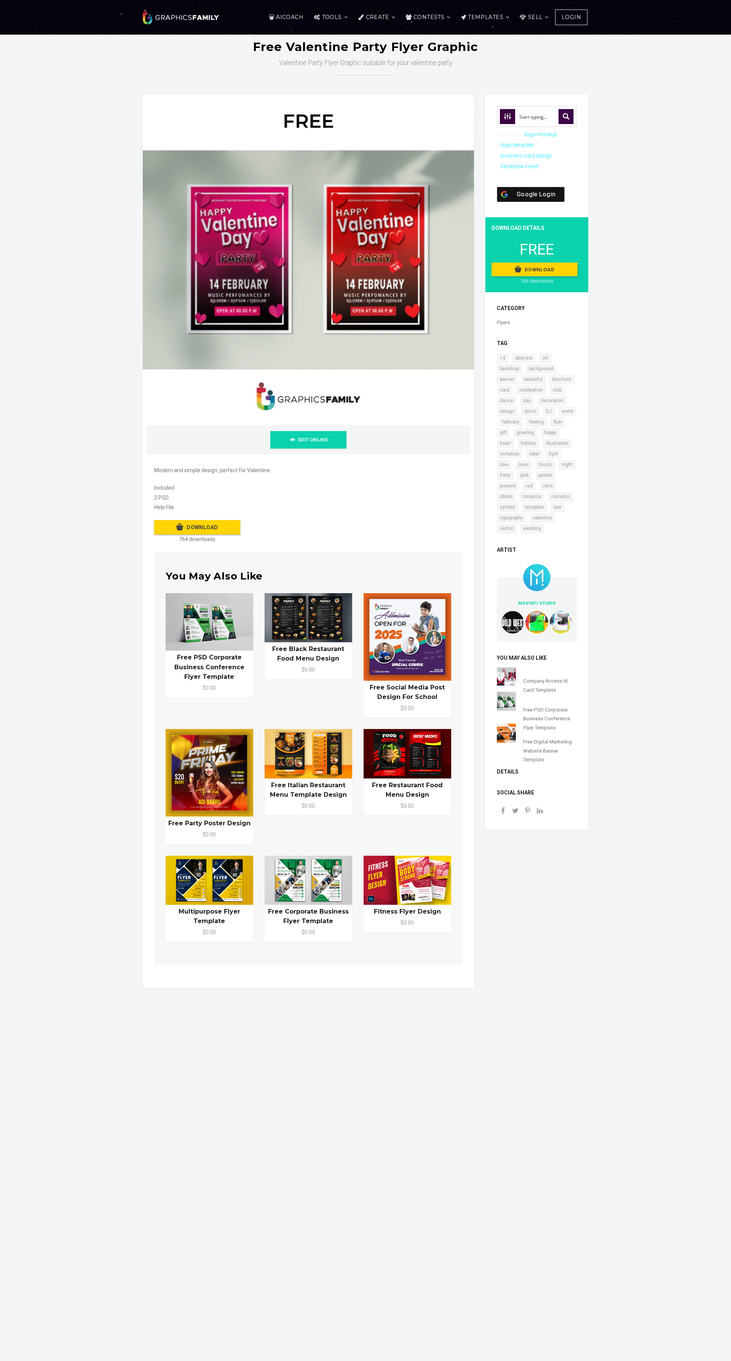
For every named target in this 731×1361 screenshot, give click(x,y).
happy (550, 432)
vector (506, 528)
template (534, 507)
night (567, 464)
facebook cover (520, 166)
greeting (525, 432)
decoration (552, 400)
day (527, 400)
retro (547, 486)
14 (502, 358)
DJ (549, 411)
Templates (485, 17)
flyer (558, 422)
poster (545, 475)
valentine (542, 518)
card (504, 390)
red (529, 486)
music (545, 464)
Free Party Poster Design (209, 823)
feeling (536, 422)
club (557, 390)
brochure (561, 379)
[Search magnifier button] (566, 116)
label (534, 454)
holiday (528, 443)
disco (530, 411)
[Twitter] (515, 811)
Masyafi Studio (537, 603)
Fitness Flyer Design (407, 911)
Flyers (503, 322)
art (545, 358)
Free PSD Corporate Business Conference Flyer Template (209, 667)
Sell (535, 17)
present (508, 486)
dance (506, 400)
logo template (517, 145)
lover (524, 464)
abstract (524, 358)
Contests (428, 17)
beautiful (533, 379)
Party (505, 475)
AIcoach (289, 17)
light (553, 454)
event (567, 411)
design (507, 411)
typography (511, 518)
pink (524, 475)
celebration (531, 390)
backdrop (509, 368)
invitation (509, 454)
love (504, 464)
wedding (532, 528)
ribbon (506, 496)
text (558, 507)
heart (505, 443)
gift (503, 432)
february (510, 422)
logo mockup (541, 134)
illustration (557, 443)
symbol (507, 507)
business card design (526, 156)
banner (507, 379)
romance (531, 496)
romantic (560, 496)
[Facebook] (503, 811)
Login (571, 17)
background (541, 368)
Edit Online (313, 440)
